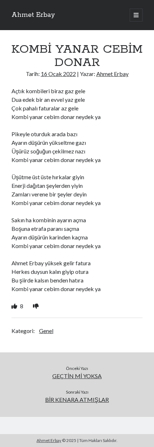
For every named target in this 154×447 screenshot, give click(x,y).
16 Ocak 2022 (58, 73)
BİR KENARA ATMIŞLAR (77, 399)
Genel (46, 330)
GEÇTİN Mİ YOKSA (77, 375)
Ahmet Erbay (33, 15)
